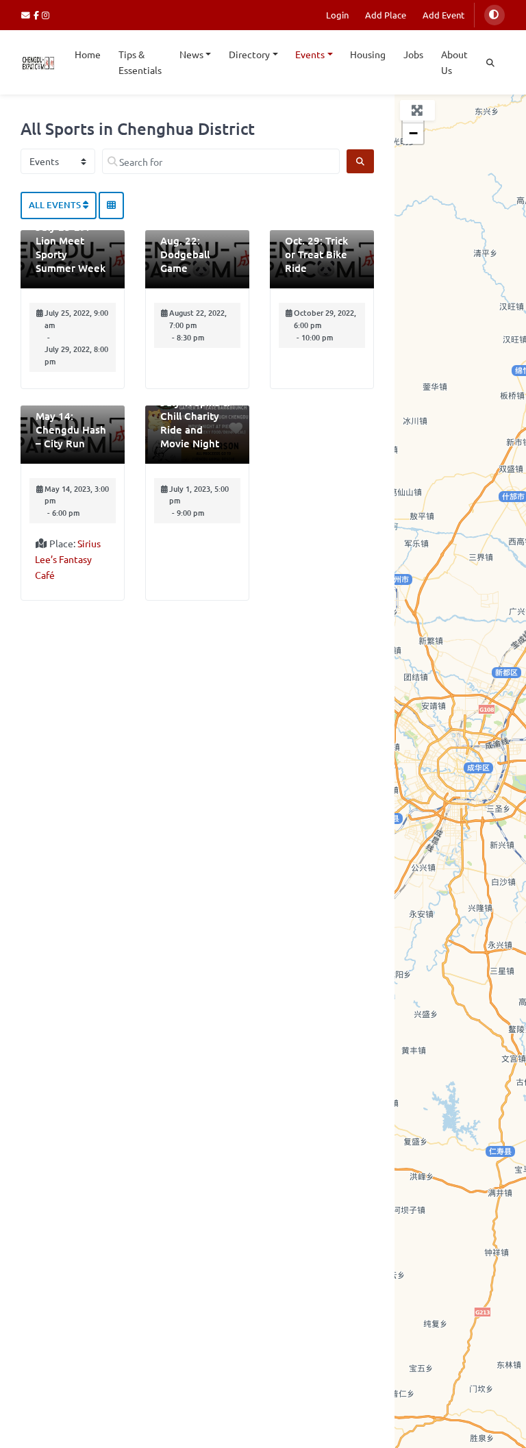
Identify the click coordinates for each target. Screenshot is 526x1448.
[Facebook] (38, 15)
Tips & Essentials (140, 62)
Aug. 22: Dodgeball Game (185, 254)
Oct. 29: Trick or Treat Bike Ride (316, 254)
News (191, 54)
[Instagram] (46, 15)
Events (310, 54)
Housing (368, 54)
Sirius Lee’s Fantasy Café (68, 559)
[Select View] (111, 205)
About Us (454, 62)
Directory (249, 54)
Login (337, 15)
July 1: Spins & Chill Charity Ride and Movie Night (194, 422)
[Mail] (27, 15)
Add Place (385, 15)
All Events (56, 205)
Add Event (443, 15)
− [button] (413, 133)
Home (88, 54)
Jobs (413, 54)
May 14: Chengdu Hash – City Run (71, 429)
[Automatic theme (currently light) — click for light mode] (494, 15)
